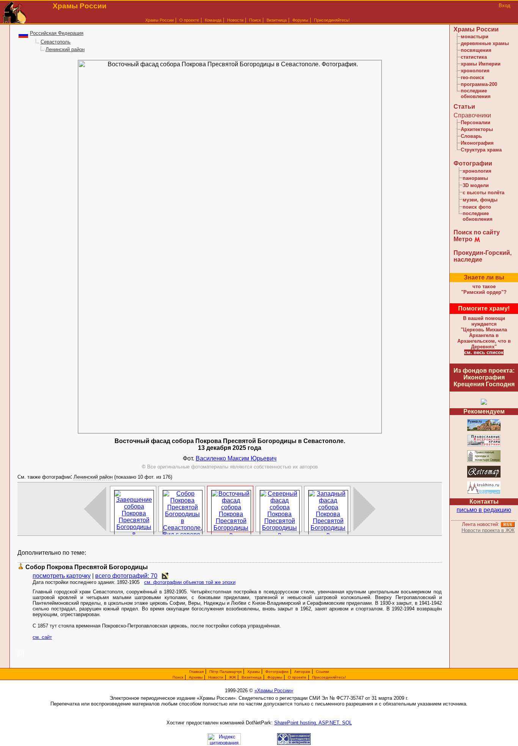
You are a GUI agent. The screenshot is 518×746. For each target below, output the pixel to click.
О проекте (297, 677)
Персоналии (475, 122)
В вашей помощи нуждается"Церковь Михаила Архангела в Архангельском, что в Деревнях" (484, 332)
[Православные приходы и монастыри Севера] (483, 460)
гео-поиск (472, 77)
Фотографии (473, 163)
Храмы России (159, 20)
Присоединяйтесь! (332, 20)
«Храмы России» (273, 690)
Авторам (302, 672)
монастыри (474, 36)
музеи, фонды (480, 200)
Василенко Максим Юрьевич (236, 458)
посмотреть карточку (62, 576)
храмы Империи (481, 64)
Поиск (255, 20)
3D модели (476, 185)
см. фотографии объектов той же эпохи (189, 582)
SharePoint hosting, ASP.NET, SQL (313, 723)
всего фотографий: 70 (126, 576)
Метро (463, 239)
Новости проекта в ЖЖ (488, 530)
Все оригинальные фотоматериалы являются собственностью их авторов (230, 467)
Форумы (300, 20)
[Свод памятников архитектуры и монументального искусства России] (483, 429)
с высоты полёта (483, 192)
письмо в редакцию (484, 510)
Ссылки (322, 672)
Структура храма (481, 150)
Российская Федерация (56, 33)
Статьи (464, 106)
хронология (475, 70)
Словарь (471, 136)
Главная (196, 672)
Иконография (477, 143)
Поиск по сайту (477, 232)
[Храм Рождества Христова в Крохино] (483, 493)
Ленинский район (65, 49)
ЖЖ (232, 677)
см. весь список (484, 352)
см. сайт (42, 637)
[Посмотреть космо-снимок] (165, 576)
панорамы (475, 178)
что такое (484, 289)
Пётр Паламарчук (225, 672)
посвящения (476, 50)
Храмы (253, 672)
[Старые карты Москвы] (483, 476)
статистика (474, 57)
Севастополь (56, 42)
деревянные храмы (485, 43)
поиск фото (477, 207)
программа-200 (479, 84)
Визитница (277, 20)
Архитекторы (477, 129)
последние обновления (476, 93)
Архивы (195, 677)
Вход (504, 5)
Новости (235, 20)
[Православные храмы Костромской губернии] (483, 445)
